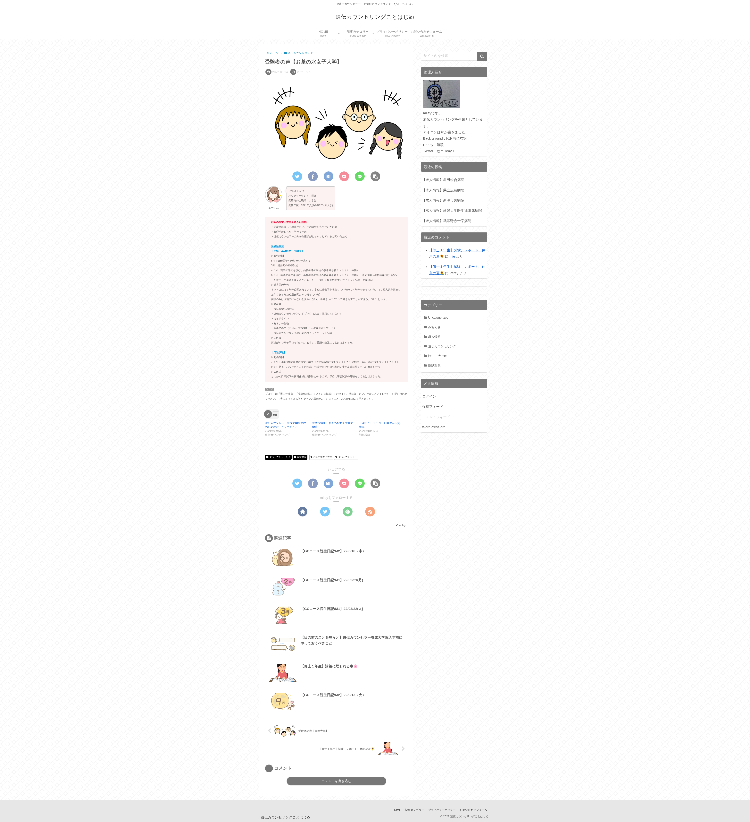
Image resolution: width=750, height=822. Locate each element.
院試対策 (301, 457)
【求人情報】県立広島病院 (443, 190)
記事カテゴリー (414, 809)
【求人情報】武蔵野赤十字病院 (446, 221)
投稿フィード (432, 407)
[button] (482, 56)
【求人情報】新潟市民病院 (443, 200)
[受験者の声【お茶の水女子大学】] (328, 176)
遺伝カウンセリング (279, 457)
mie (452, 256)
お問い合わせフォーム (473, 809)
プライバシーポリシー (442, 809)
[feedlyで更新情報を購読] (348, 511)
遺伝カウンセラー (347, 457)
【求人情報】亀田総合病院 (443, 180)
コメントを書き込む (336, 781)
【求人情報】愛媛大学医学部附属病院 (452, 210)
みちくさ (434, 327)
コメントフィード (436, 417)
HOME (397, 809)
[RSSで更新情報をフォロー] (370, 511)
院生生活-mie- (438, 356)
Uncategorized (438, 317)
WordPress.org (434, 427)
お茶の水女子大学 (322, 457)
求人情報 (434, 336)
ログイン (429, 396)
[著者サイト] (302, 511)
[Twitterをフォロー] (325, 511)
